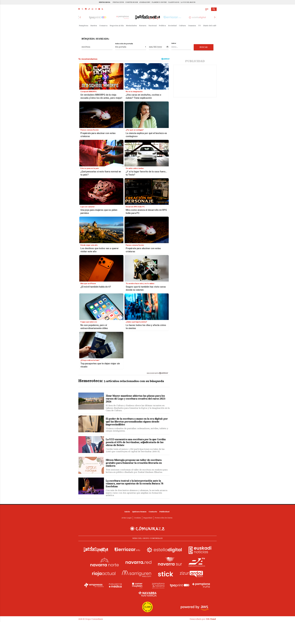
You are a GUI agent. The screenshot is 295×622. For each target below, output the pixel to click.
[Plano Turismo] (158, 585)
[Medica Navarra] (115, 585)
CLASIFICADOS (173, 2)
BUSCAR (204, 47)
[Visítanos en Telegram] (96, 9)
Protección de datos (163, 518)
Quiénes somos (139, 512)
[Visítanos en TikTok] (89, 9)
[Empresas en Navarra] (94, 585)
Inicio (127, 512)
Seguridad (147, 518)
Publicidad (164, 512)
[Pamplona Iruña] (201, 585)
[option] (147, 17)
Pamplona (83, 26)
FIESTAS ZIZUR (118, 2)
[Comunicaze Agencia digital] (147, 528)
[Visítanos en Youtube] (99, 9)
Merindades (131, 26)
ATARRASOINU (144, 2)
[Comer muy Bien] (137, 585)
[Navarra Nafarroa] (147, 594)
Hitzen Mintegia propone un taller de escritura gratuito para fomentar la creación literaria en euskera (134, 463)
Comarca (103, 26)
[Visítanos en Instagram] (86, 9)
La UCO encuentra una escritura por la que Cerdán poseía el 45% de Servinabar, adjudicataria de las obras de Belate (136, 442)
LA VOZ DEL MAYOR (188, 2)
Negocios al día (117, 26)
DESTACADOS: (104, 2)
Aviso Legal (127, 518)
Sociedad (172, 26)
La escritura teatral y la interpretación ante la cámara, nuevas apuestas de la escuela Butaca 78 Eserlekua (134, 483)
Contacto (153, 512)
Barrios (93, 26)
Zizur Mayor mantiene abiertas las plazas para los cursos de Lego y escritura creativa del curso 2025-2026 (136, 398)
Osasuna (192, 26)
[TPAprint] (179, 585)
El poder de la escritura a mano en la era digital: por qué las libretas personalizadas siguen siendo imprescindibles (137, 421)
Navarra (142, 26)
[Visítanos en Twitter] (82, 9)
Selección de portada (124, 44)
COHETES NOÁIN (131, 2)
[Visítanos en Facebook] (79, 9)
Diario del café (209, 26)
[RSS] (102, 9)
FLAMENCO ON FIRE (159, 2)
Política (162, 26)
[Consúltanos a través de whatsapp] (92, 9)
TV (199, 26)
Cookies (137, 518)
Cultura (182, 26)
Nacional (153, 26)
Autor (173, 43)
